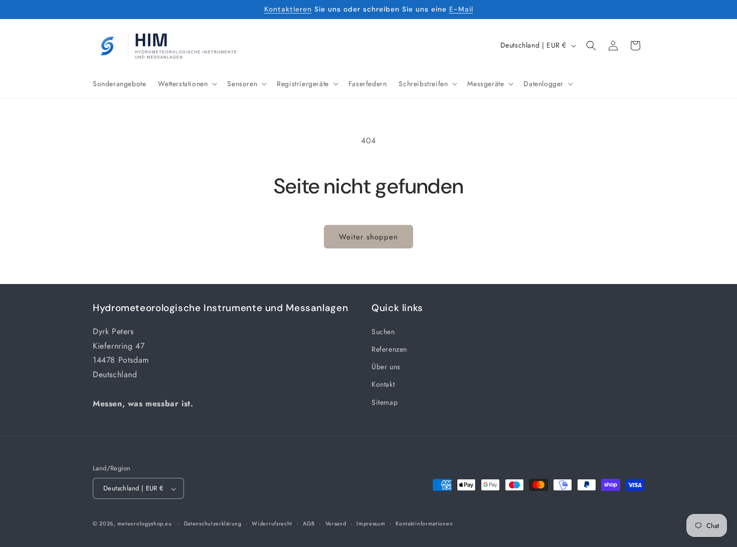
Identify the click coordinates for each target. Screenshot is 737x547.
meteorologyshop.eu (145, 524)
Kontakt (383, 384)
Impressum (370, 523)
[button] (186, 83)
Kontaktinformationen (424, 523)
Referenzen (389, 349)
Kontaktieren (288, 9)
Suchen (383, 331)
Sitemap (385, 402)
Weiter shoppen (368, 236)
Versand (335, 523)
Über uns (386, 367)
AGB (309, 523)
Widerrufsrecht (272, 523)
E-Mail (461, 9)
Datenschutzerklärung (213, 523)
